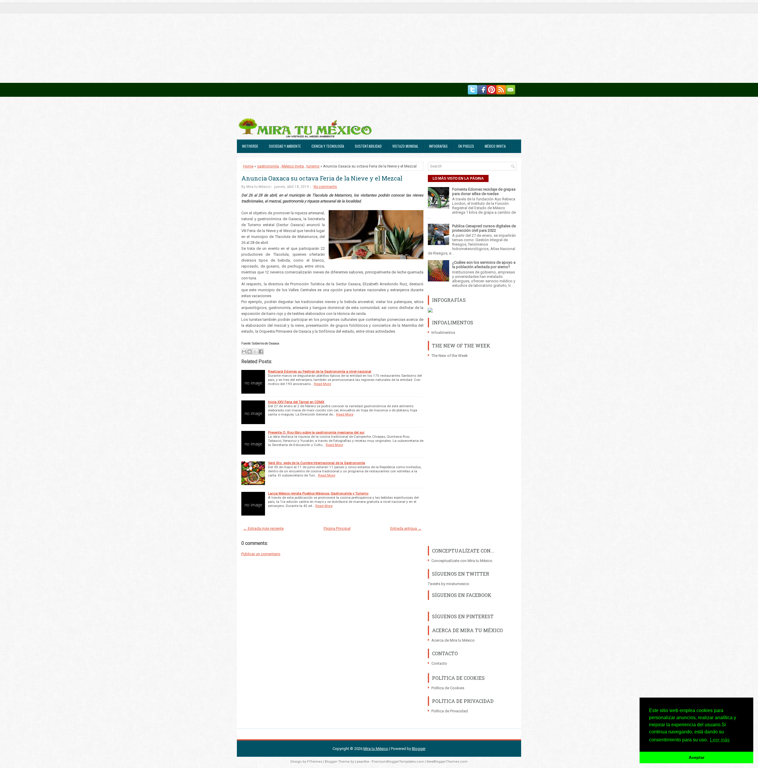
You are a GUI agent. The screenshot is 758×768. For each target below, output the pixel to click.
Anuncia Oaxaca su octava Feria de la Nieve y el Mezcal (321, 178)
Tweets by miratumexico (448, 584)
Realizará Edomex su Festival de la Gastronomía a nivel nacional (319, 371)
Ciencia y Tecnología (327, 146)
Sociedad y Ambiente (285, 146)
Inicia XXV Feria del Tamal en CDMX (296, 402)
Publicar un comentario (260, 554)
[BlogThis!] (250, 352)
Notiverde (250, 146)
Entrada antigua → (406, 528)
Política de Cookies (447, 688)
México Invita (495, 146)
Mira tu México (375, 748)
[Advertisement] (177, 41)
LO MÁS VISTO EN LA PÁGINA (458, 178)
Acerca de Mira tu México (453, 640)
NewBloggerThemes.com (447, 762)
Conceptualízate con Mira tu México (461, 560)
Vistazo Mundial (405, 146)
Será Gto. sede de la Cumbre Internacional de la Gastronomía (316, 463)
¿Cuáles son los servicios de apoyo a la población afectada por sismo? (483, 264)
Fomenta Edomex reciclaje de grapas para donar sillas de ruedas (483, 191)
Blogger (418, 748)
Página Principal (337, 528)
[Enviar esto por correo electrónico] (244, 352)
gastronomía (268, 166)
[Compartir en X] (255, 352)
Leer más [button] (720, 739)
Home (248, 166)
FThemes (314, 762)
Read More (322, 384)
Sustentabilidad (368, 146)
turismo (312, 166)
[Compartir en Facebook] (261, 352)
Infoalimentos (443, 332)
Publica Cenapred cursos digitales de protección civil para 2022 (484, 228)
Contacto (439, 663)
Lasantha (362, 762)
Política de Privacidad (449, 711)
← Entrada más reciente (263, 528)
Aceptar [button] (696, 757)
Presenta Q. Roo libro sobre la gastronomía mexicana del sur (316, 432)
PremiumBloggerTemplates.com (398, 762)
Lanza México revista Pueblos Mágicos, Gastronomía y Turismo (318, 493)
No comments (325, 187)
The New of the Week (449, 355)
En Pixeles (466, 146)
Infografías (438, 146)
